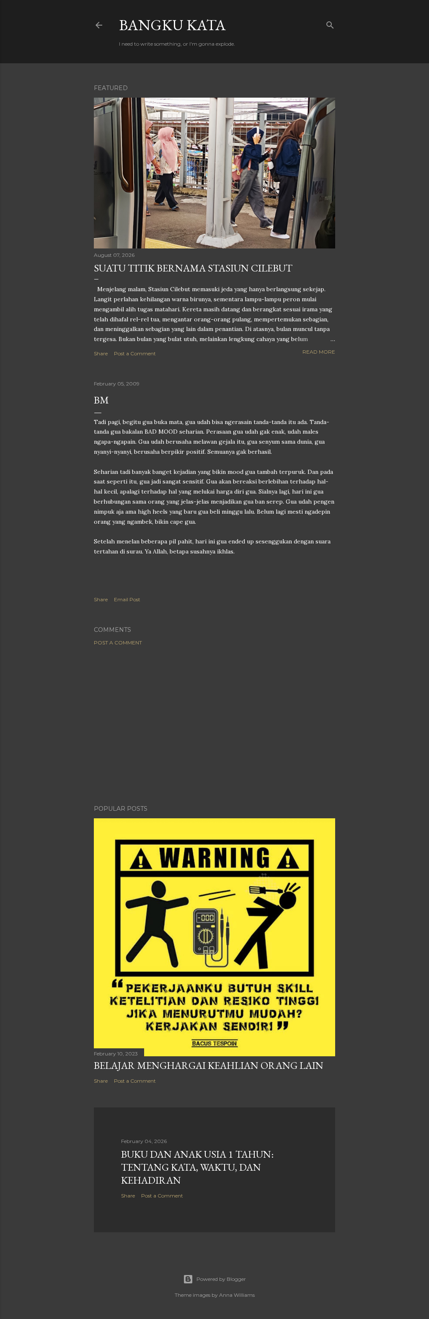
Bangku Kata (172, 25)
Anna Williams (237, 1295)
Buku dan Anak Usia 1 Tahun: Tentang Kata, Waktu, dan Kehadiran (197, 1167)
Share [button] (101, 353)
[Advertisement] (214, 725)
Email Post (127, 599)
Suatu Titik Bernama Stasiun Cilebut (193, 267)
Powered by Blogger (221, 1279)
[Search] (330, 23)
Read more (318, 352)
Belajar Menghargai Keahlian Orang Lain (208, 1065)
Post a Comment (135, 353)
